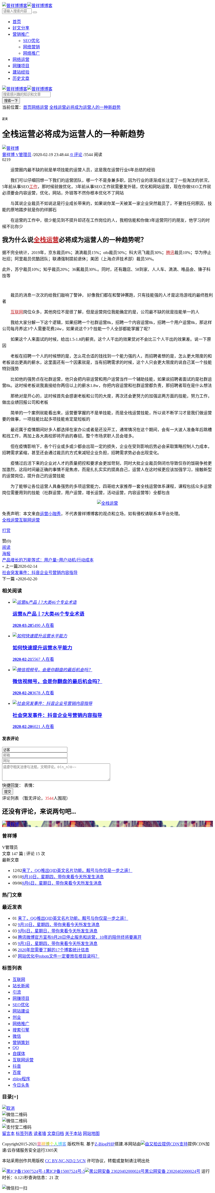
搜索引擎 (21, 1030)
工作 (33, 186)
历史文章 (21, 78)
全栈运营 (46, 239)
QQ (16, 1047)
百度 (17, 1072)
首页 (17, 21)
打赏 (6, 530)
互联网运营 (29, 520)
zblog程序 (21, 1079)
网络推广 (31, 53)
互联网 (16, 312)
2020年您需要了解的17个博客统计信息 (53, 950)
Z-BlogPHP (105, 1144)
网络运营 (21, 59)
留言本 (8, 1133)
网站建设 (21, 1011)
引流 (17, 992)
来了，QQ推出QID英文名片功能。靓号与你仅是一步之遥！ (77, 870)
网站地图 (91, 1133)
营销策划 (21, 1042)
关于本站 (73, 1133)
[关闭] (8, 1108)
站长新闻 (21, 986)
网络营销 (31, 47)
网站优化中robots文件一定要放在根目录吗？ (58, 956)
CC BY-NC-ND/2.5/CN (65, 1161)
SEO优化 (31, 40)
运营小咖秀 (50, 514)
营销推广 (21, 34)
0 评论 (76, 154)
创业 (17, 1017)
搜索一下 (11, 101)
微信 (17, 1036)
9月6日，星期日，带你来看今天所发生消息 (62, 883)
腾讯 (170, 252)
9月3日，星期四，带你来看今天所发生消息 (58, 943)
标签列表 (24, 1133)
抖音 (17, 1066)
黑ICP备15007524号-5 (65, 1171)
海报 (6, 553)
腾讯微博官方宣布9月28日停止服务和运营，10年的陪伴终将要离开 (80, 937)
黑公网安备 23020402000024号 (172, 1171)
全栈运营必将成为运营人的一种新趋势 (85, 107)
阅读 (6, 547)
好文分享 (21, 28)
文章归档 (55, 1133)
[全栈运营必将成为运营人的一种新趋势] (107, 503)
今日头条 (21, 1085)
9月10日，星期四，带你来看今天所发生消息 (63, 877)
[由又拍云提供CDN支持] (164, 1144)
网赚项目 (21, 66)
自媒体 (19, 1053)
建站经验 (21, 72)
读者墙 (40, 1133)
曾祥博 (16, 154)
